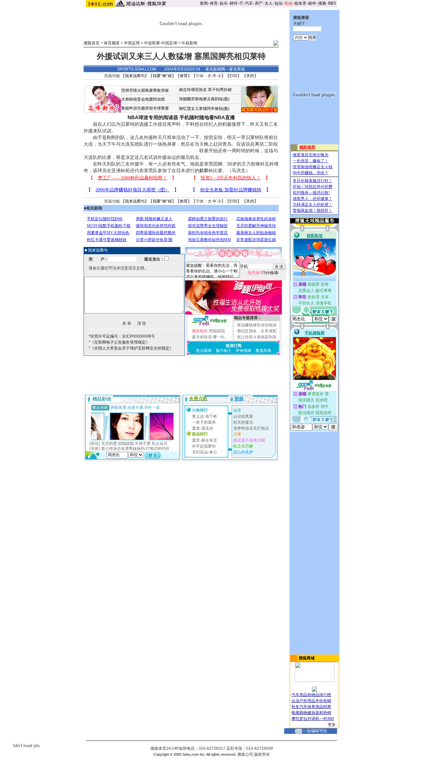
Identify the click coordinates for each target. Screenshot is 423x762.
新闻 (204, 3)
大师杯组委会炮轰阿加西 (143, 99)
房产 (259, 3)
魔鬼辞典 (263, 350)
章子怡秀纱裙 (220, 89)
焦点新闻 (204, 350)
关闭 (250, 75)
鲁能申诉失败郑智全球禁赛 (145, 108)
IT (241, 3)
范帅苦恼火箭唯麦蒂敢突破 (145, 90)
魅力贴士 (224, 350)
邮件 (312, 3)
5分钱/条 (263, 272)
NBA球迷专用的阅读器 (153, 117)
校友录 (300, 3)
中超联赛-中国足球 (160, 43)
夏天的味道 (202, 337)
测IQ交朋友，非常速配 (257, 331)
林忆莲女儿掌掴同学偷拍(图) (204, 108)
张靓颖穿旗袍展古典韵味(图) (204, 99)
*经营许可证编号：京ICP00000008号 (122, 336)
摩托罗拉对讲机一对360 (312, 718)
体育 (214, 3)
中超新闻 (189, 43)
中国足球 (132, 43)
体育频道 (112, 43)
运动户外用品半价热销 (311, 700)
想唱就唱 (217, 331)
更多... (333, 724)
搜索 (322, 3)
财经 (234, 3)
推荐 (184, 75)
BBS (332, 3)
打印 (233, 75)
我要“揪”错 (162, 75)
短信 (279, 3)
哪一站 (219, 337)
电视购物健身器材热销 (311, 712)
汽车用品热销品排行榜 (311, 694)
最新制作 (200, 331)
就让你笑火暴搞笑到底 (257, 337)
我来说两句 (135, 75)
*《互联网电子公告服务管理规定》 (119, 342)
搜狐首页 (91, 43)
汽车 (249, 3)
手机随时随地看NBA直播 (207, 117)
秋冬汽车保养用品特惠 (311, 706)
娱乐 (224, 3)
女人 (269, 3)
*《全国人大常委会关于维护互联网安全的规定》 (131, 348)
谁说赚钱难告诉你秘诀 (257, 325)
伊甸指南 (243, 350)
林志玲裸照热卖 (193, 89)
